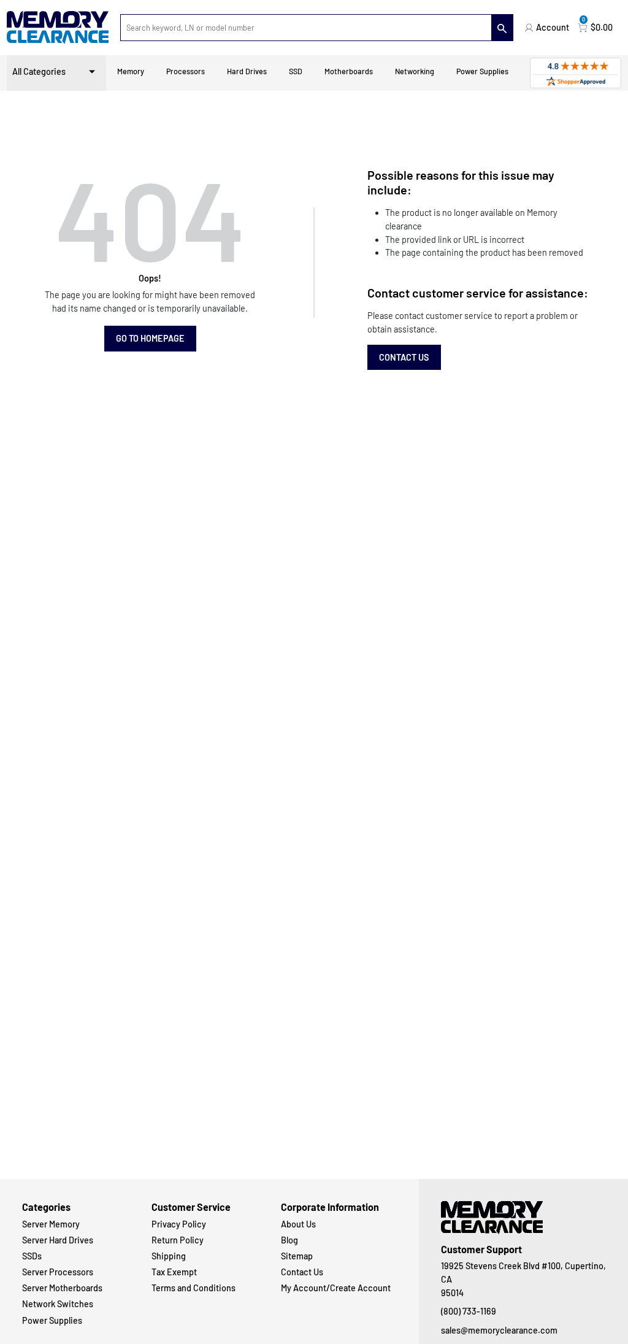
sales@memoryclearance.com (499, 1330)
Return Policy (177, 1240)
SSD (295, 71)
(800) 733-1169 (468, 1311)
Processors (185, 71)
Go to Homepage (150, 338)
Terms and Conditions (193, 1288)
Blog (289, 1240)
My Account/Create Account (336, 1288)
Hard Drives (247, 71)
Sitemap (297, 1256)
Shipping (168, 1256)
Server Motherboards (62, 1288)
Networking (414, 71)
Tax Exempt (174, 1272)
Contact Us (404, 357)
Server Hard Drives (57, 1240)
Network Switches (57, 1304)
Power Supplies (482, 71)
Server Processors (57, 1272)
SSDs (32, 1256)
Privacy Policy (178, 1224)
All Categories (39, 71)
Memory (130, 71)
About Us (298, 1224)
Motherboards (348, 71)
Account (552, 27)
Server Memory (51, 1224)
